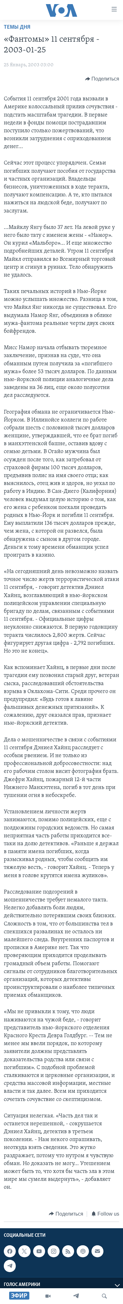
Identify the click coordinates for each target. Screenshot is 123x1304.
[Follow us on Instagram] (54, 1251)
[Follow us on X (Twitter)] (24, 1251)
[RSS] (68, 1251)
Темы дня (17, 27)
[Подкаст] (83, 1251)
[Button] (102, 79)
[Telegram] (76, 1296)
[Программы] (47, 1296)
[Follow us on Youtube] (39, 1251)
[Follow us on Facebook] (10, 1251)
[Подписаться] (97, 1251)
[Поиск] (104, 1296)
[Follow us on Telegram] (10, 1266)
